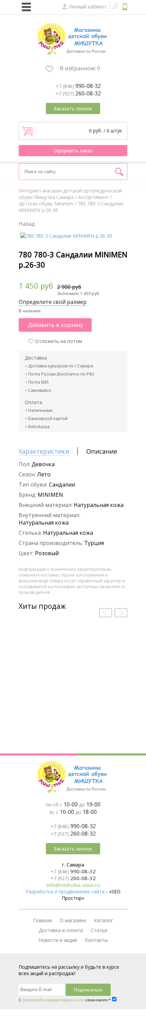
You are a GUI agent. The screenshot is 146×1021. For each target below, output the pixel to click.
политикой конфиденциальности (53, 999)
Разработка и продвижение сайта (65, 891)
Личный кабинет (88, 6)
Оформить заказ (73, 150)
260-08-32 (78, 93)
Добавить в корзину (55, 325)
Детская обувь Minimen (46, 203)
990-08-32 (78, 86)
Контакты (96, 940)
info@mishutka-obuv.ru (73, 884)
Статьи (99, 930)
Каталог (103, 920)
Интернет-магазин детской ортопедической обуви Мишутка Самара (70, 193)
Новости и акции (57, 940)
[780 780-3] (66, 236)
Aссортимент (93, 197)
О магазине (73, 920)
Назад (27, 223)
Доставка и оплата (61, 930)
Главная (42, 920)
